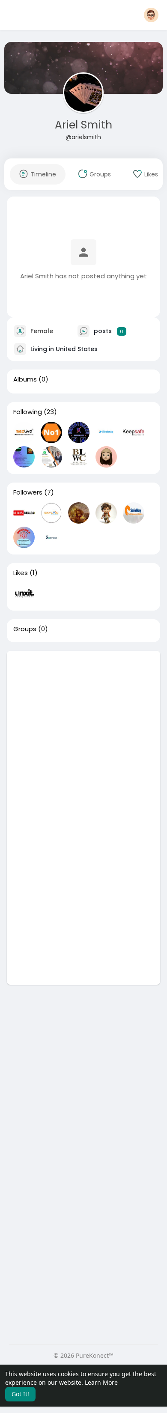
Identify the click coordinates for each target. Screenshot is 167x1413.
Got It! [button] (20, 1394)
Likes (20, 572)
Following (27, 411)
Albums (25, 379)
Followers (27, 492)
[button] (151, 15)
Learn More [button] (101, 1382)
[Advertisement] (83, 734)
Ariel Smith (83, 124)
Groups (24, 629)
